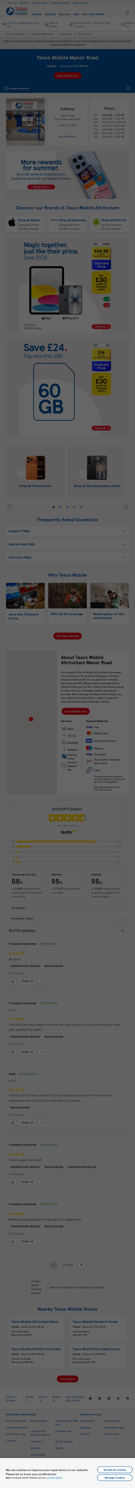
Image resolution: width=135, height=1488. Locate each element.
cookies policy (54, 1477)
